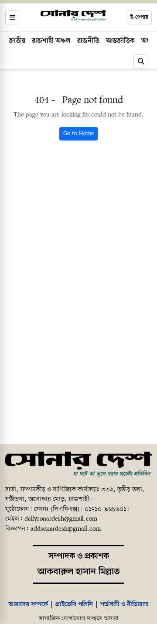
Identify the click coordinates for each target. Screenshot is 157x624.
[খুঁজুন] (140, 61)
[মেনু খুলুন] (12, 17)
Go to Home (78, 134)
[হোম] (73, 15)
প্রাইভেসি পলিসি (74, 604)
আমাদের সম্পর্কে (28, 604)
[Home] (78, 465)
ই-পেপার (139, 17)
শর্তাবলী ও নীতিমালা (124, 604)
